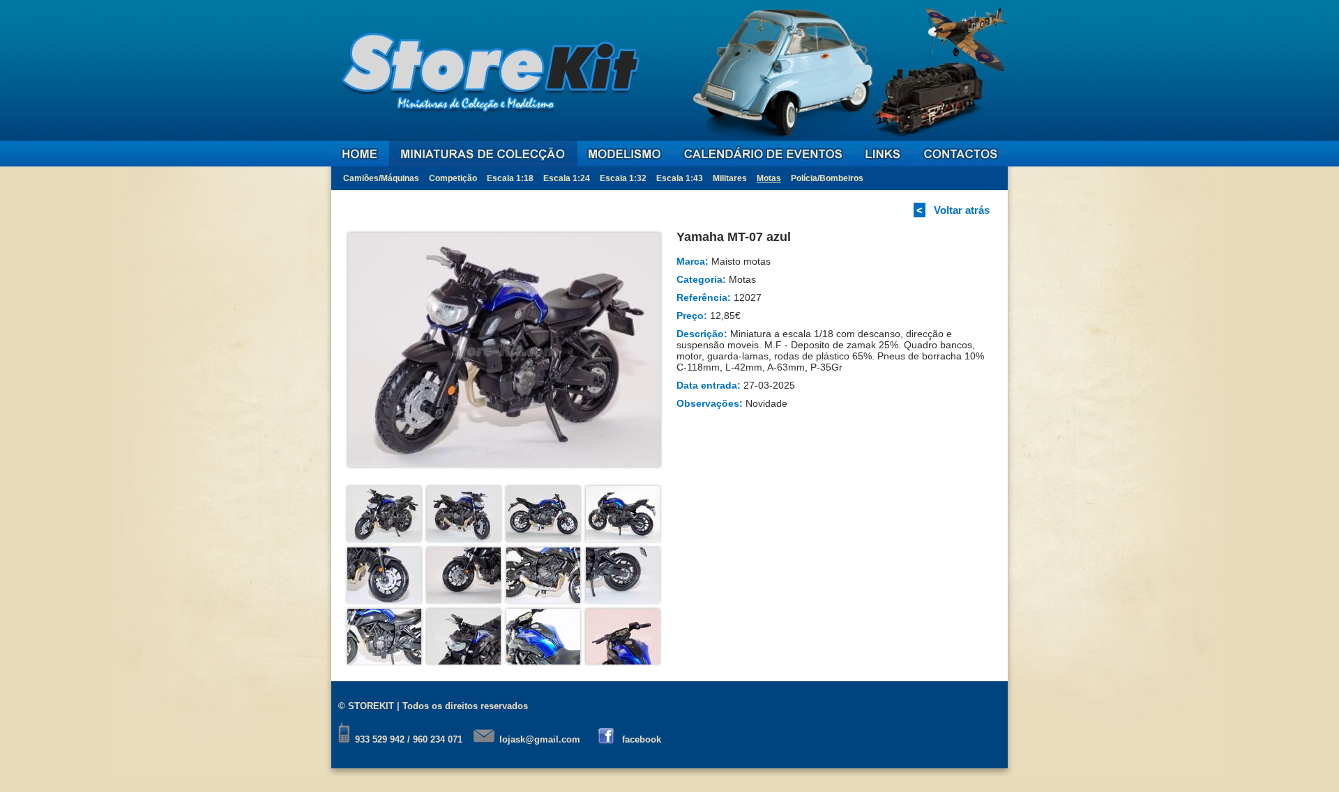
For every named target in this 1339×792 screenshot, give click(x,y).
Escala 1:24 (566, 178)
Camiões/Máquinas (381, 178)
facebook (641, 739)
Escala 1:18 (510, 178)
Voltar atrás (962, 210)
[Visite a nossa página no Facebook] (607, 739)
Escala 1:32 (623, 178)
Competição (453, 178)
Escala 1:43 (679, 178)
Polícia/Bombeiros (827, 178)
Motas (769, 178)
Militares (730, 178)
